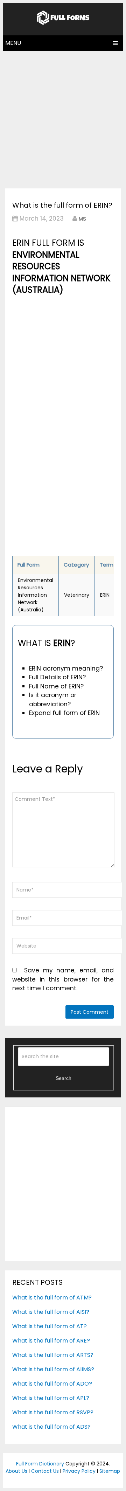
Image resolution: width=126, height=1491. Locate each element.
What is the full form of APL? (50, 1398)
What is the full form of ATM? (52, 1298)
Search (63, 1078)
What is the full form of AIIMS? (53, 1369)
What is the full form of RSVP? (52, 1412)
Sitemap (109, 1471)
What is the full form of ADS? (51, 1427)
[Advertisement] (63, 118)
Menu (13, 43)
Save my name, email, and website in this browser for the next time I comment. (63, 979)
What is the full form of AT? (49, 1326)
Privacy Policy (79, 1471)
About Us (16, 1471)
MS (82, 218)
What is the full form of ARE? (51, 1341)
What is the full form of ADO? (52, 1384)
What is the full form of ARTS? (52, 1355)
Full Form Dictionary (40, 1463)
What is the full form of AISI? (50, 1312)
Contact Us (45, 1471)
